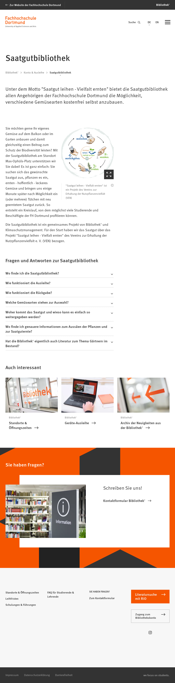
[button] (87, 153)
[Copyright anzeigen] (112, 185)
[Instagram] (150, 632)
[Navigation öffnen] (167, 22)
